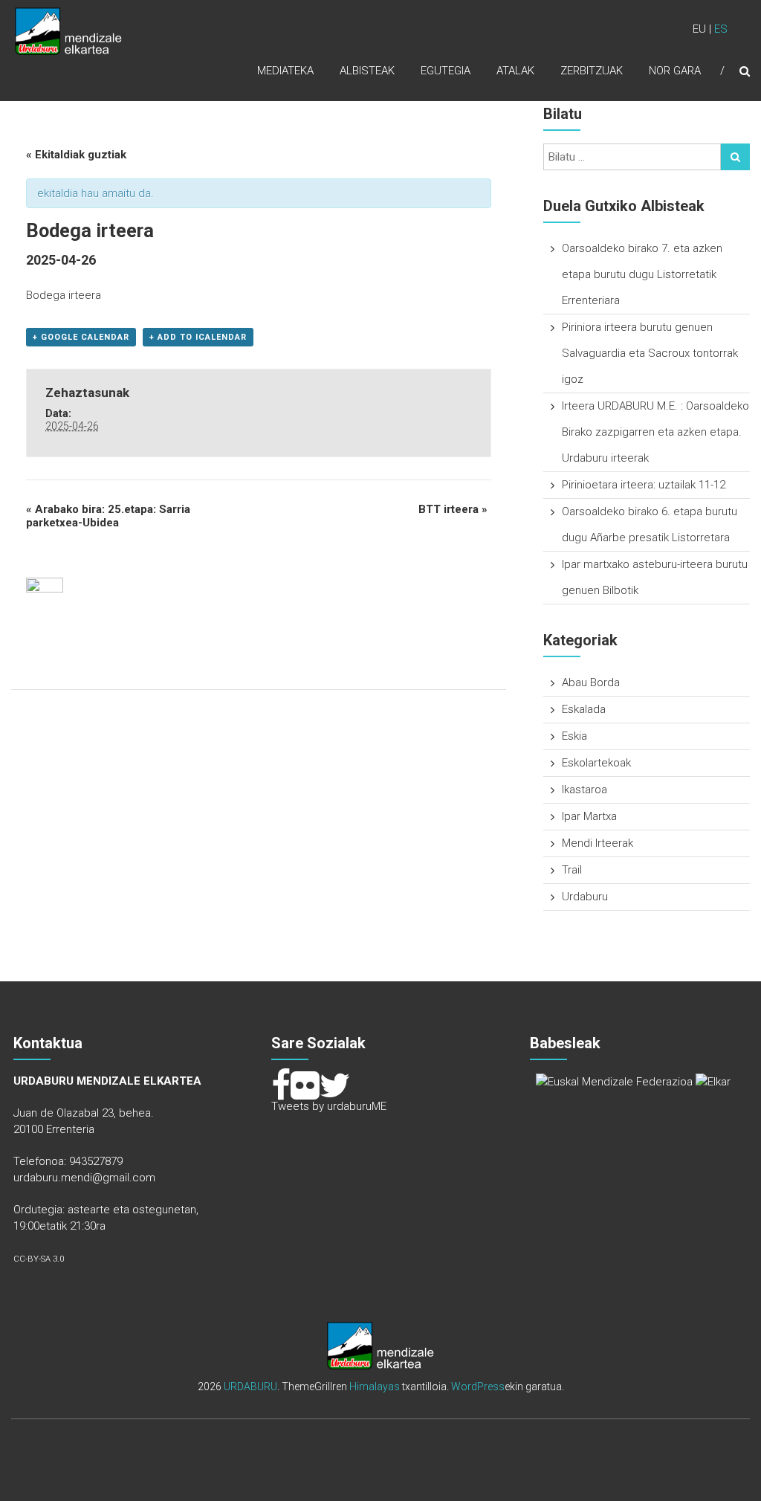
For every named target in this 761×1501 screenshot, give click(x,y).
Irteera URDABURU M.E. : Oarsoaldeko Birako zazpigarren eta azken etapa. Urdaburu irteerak (655, 432)
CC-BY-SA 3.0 (38, 1259)
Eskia (574, 736)
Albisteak (367, 70)
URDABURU (250, 1386)
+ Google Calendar (81, 337)
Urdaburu (585, 896)
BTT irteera (453, 509)
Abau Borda (591, 682)
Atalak (515, 70)
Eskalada (584, 709)
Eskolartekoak (596, 762)
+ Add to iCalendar (198, 337)
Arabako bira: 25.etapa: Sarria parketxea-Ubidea (108, 516)
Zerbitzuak (591, 70)
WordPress (478, 1386)
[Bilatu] (735, 156)
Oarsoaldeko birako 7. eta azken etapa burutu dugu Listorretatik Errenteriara (642, 274)
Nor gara (675, 70)
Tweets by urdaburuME (328, 1106)
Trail (572, 870)
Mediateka (285, 70)
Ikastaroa (584, 789)
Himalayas (374, 1386)
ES (721, 29)
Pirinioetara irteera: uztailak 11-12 (643, 484)
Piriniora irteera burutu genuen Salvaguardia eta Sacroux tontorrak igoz (650, 353)
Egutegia (445, 70)
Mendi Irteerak (597, 843)
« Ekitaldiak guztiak (76, 154)
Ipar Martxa (589, 816)
